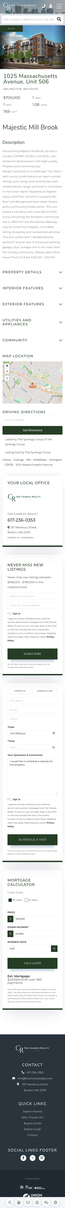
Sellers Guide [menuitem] (32, 1129)
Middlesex (40, 460)
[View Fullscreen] (7, 378)
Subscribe (32, 653)
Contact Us (13, 538)
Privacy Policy (32, 1178)
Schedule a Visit (45, 691)
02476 (9, 464)
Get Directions (32, 430)
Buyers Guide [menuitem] (32, 1123)
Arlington (55, 460)
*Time (11, 741)
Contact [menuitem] (32, 1135)
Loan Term (15, 892)
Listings (18, 460)
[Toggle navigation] (59, 6)
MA (28, 460)
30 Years (17, 900)
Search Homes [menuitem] (32, 1111)
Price (11, 912)
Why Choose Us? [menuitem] (32, 1117)
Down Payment (18, 927)
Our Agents (27, 538)
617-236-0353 (44, 6)
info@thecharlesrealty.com (34, 1078)
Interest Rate (17, 942)
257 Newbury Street (35, 1087)
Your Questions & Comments (25, 755)
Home (6, 460)
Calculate (32, 963)
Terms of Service (23, 854)
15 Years (33, 900)
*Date (11, 727)
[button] (59, 19)
